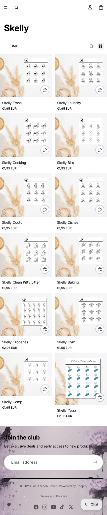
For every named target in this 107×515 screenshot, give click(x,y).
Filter (13, 46)
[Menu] (5, 7)
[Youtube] (53, 507)
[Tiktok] (62, 507)
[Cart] (101, 7)
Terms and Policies (53, 496)
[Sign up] (95, 462)
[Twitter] (71, 507)
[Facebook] (36, 507)
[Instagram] (45, 507)
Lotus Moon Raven (44, 486)
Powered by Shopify (73, 486)
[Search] (16, 7)
